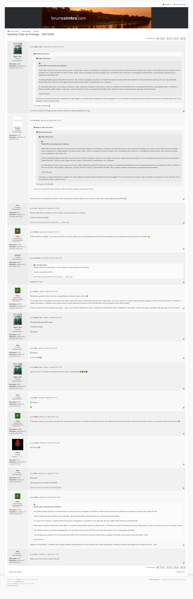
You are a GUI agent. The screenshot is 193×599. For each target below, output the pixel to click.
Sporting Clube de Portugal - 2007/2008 (30, 34)
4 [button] (167, 39)
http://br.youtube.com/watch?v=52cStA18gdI (45, 487)
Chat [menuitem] (53, 27)
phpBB (18, 579)
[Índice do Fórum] (96, 17)
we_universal (13, 583)
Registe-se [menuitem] (168, 4)
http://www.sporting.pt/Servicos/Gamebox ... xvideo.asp (49, 222)
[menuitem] (10, 586)
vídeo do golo (44, 421)
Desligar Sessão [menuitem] (181, 4)
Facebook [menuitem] (46, 27)
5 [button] (170, 39)
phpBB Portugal (19, 581)
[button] (157, 38)
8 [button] (177, 39)
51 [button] (182, 39)
